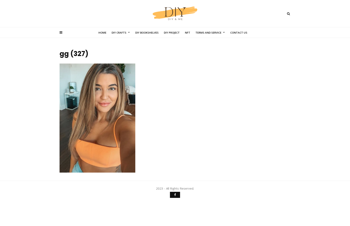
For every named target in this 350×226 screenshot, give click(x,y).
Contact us (238, 32)
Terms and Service (208, 32)
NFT (187, 32)
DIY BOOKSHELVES (147, 32)
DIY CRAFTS (119, 32)
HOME (102, 32)
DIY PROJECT (172, 32)
